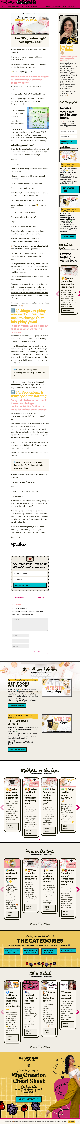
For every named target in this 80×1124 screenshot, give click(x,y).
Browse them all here (40, 924)
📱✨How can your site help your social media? (48, 876)
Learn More (68, 236)
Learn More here (17, 706)
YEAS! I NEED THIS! (29, 1099)
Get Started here (17, 749)
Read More (67, 310)
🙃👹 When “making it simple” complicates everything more (31, 796)
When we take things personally (67, 995)
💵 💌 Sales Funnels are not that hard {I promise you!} (49, 796)
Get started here (68, 189)
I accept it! (71, 1121)
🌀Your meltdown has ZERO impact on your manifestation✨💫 (15, 1001)
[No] (78, 1121)
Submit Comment (40, 652)
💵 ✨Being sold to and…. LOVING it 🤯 (67, 795)
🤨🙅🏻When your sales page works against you (67, 282)
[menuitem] (4, 6)
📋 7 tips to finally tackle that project (49, 996)
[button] (78, 807)
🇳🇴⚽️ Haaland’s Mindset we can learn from (30, 998)
